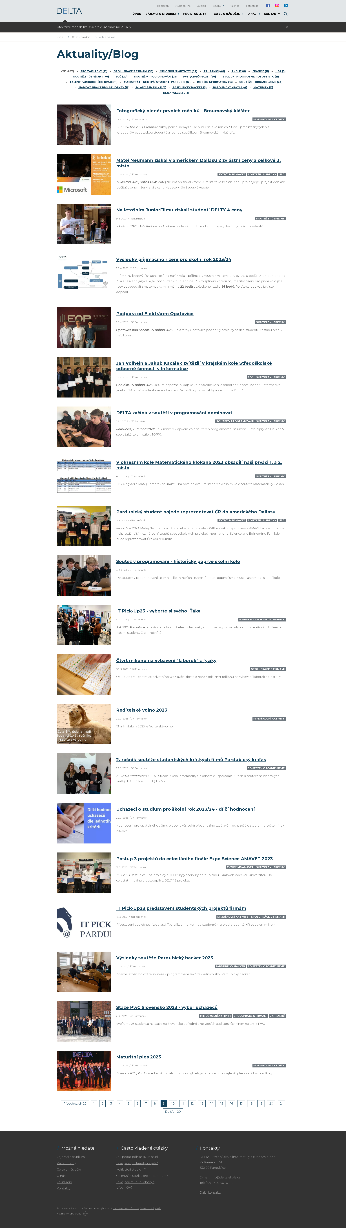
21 (281, 1103)
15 (221, 1103)
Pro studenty (66, 1163)
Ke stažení (64, 1182)
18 (251, 1103)
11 (183, 1103)
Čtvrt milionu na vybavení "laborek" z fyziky (166, 660)
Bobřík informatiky (214, 82)
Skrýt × (287, 27)
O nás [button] (252, 13)
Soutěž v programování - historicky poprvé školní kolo (178, 561)
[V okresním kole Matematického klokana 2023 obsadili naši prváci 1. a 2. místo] (84, 476)
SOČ (121, 76)
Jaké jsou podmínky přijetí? (137, 1163)
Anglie (238, 71)
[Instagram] (277, 5)
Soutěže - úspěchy (90, 76)
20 (271, 1103)
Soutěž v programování (155, 76)
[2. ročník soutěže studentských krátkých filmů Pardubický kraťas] (84, 773)
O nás (61, 1176)
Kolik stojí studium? (131, 1169)
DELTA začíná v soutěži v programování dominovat (174, 412)
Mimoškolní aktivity (178, 71)
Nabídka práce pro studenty (103, 87)
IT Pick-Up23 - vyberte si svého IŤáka (158, 611)
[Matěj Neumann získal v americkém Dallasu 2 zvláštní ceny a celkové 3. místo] (84, 174)
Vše (67, 71)
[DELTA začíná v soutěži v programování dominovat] (84, 427)
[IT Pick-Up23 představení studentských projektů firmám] (84, 922)
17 (241, 1103)
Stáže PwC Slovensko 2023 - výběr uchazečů (167, 1007)
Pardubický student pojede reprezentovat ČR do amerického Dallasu (196, 511)
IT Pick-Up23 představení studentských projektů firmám (181, 908)
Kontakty (63, 1188)
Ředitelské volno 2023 (141, 710)
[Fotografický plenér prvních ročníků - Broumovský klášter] (84, 125)
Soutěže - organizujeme (260, 82)
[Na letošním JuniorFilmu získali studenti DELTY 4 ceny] (84, 224)
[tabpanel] (150, 27)
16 (231, 1103)
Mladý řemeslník (150, 87)
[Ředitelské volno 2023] (84, 724)
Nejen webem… (175, 93)
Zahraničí (214, 71)
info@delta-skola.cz (225, 1177)
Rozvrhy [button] (216, 5)
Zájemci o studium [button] (161, 13)
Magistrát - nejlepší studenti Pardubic (156, 82)
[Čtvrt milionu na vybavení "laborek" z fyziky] (84, 674)
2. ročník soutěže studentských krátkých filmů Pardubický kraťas (191, 759)
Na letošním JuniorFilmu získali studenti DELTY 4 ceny (179, 209)
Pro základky (93, 71)
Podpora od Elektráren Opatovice (155, 313)
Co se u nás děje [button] (227, 13)
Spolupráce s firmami (133, 71)
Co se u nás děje (69, 1169)
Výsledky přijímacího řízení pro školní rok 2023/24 (173, 259)
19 (261, 1103)
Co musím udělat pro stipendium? (142, 1176)
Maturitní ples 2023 (138, 1057)
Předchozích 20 (74, 1103)
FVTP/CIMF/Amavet (199, 76)
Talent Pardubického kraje (93, 82)
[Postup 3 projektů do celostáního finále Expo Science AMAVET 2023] (84, 872)
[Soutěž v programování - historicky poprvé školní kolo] (84, 575)
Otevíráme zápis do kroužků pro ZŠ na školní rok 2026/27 (94, 27)
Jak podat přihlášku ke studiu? (139, 1157)
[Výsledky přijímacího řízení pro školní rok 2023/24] (84, 273)
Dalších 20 (173, 1111)
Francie (260, 71)
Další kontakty (210, 1192)
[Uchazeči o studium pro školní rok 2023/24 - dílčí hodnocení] (84, 823)
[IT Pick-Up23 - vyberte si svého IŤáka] (84, 625)
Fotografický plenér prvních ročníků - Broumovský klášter (183, 110)
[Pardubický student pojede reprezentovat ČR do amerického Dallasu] (84, 526)
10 (173, 1103)
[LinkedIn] (286, 5)
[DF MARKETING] (85, 1213)
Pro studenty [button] (195, 13)
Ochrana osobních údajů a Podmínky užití (137, 1208)
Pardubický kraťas (229, 87)
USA (280, 71)
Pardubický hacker (189, 87)
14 (211, 1103)
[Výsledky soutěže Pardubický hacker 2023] (84, 972)
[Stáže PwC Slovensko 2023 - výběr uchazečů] (84, 1021)
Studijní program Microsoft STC (250, 76)
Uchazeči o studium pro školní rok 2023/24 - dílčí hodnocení (185, 809)
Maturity (263, 87)
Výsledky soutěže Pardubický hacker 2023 (164, 957)
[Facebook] (268, 5)
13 (202, 1103)
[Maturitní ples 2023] (84, 1071)
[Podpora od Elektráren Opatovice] (84, 327)
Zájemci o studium (71, 1157)
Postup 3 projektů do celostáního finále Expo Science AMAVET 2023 (194, 858)
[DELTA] (69, 11)
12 (192, 1103)
